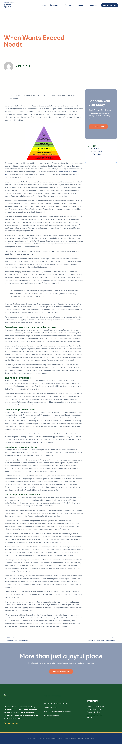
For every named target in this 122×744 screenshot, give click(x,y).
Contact (93, 5)
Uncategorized (98, 157)
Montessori (97, 151)
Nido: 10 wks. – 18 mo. (96, 706)
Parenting (97, 154)
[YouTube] (17, 723)
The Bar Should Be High (50, 707)
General (96, 148)
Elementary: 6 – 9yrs (95, 715)
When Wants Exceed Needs (51, 715)
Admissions (69, 5)
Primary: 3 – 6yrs (93, 712)
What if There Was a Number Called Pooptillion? (57, 711)
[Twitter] (9, 723)
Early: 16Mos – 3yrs (94, 709)
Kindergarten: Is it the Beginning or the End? (56, 703)
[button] (59, 5)
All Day (90, 718)
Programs (54, 5)
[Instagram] (13, 723)
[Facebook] (5, 723)
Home (43, 5)
